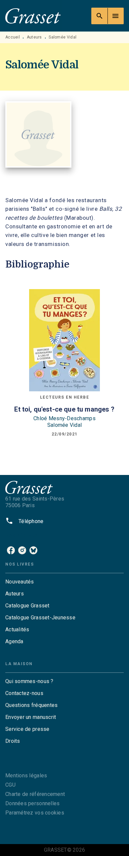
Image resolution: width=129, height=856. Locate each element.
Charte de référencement (35, 794)
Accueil (12, 37)
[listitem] (11, 550)
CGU (10, 785)
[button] (64, 582)
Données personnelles (32, 803)
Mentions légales (26, 775)
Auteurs (34, 37)
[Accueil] (33, 16)
